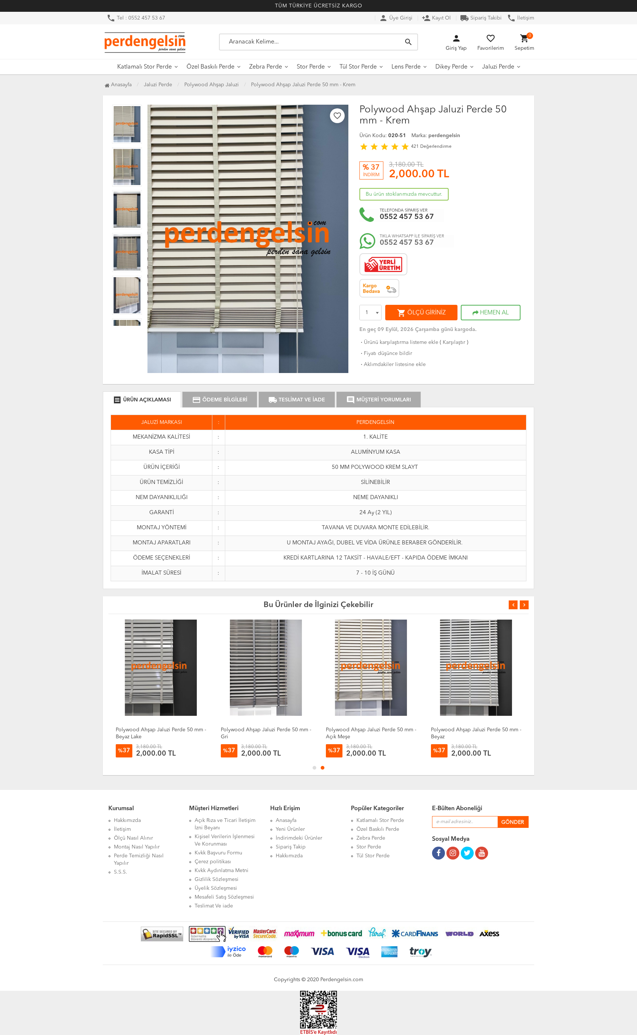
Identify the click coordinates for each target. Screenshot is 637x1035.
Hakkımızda (127, 820)
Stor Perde (311, 67)
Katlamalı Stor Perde (144, 67)
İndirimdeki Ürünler (299, 838)
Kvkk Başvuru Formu (218, 852)
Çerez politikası (213, 861)
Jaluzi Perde (498, 67)
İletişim (520, 18)
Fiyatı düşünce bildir (385, 353)
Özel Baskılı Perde (210, 67)
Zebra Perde (265, 67)
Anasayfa (120, 84)
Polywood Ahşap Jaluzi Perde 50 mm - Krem (303, 84)
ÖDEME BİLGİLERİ (219, 399)
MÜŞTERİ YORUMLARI (378, 399)
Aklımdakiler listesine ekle (392, 364)
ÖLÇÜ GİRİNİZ (421, 313)
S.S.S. (120, 872)
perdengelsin (444, 135)
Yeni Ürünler (290, 829)
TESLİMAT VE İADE (296, 399)
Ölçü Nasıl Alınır (133, 838)
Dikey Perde (451, 67)
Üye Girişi (396, 18)
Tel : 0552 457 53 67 (136, 18)
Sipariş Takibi (481, 18)
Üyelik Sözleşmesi (216, 888)
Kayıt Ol (436, 18)
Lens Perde (406, 67)
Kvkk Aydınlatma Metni (221, 870)
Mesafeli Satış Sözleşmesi (224, 897)
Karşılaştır (454, 342)
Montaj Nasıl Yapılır (137, 847)
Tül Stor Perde (358, 67)
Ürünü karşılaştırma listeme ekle (398, 342)
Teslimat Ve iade (214, 906)
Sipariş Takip (291, 847)
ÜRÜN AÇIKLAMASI (142, 399)
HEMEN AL (493, 313)
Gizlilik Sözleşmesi (217, 879)
